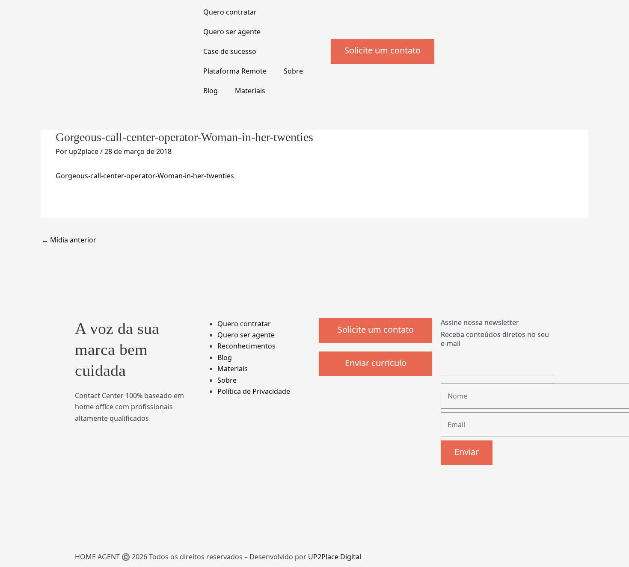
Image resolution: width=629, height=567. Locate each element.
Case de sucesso (229, 51)
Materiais (250, 90)
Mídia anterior (69, 240)
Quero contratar (230, 12)
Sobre (293, 71)
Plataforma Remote (235, 71)
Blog (210, 90)
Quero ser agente (232, 31)
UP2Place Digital (334, 556)
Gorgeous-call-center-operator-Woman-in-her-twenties (145, 175)
